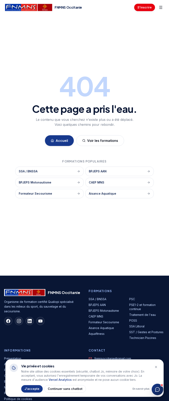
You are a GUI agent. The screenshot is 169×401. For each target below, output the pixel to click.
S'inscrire (144, 7)
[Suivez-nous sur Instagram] (19, 321)
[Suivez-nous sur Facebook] (8, 321)
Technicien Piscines (142, 338)
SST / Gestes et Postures (146, 332)
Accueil (62, 141)
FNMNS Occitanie (64, 292)
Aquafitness (96, 333)
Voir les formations (102, 141)
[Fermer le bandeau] (156, 367)
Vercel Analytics (60, 379)
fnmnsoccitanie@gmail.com (112, 358)
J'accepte (32, 388)
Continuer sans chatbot (65, 388)
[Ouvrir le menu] (161, 7)
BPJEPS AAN (98, 171)
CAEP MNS (96, 182)
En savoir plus (141, 388)
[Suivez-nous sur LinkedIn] (30, 321)
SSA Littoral (136, 326)
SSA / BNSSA (28, 171)
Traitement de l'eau (142, 314)
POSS (133, 320)
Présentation (12, 358)
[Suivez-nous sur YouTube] (40, 321)
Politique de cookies (18, 399)
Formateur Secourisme (35, 193)
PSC (132, 299)
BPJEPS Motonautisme (35, 182)
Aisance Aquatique (102, 193)
